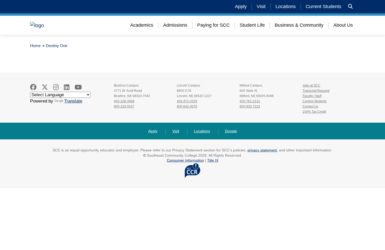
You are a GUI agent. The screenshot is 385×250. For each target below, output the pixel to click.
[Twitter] (45, 87)
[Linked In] (66, 87)
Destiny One (56, 45)
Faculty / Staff (311, 96)
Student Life (252, 25)
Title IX (212, 160)
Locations (286, 6)
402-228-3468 (124, 101)
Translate (73, 101)
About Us (343, 25)
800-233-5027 (124, 106)
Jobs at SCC (311, 85)
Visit (261, 6)
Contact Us (310, 106)
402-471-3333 (187, 101)
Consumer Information (185, 160)
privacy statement (262, 150)
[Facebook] (33, 87)
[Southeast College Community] (61, 25)
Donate (231, 131)
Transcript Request (315, 91)
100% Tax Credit (314, 111)
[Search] (350, 6)
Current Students (323, 6)
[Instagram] (56, 87)
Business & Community (299, 25)
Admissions (175, 25)
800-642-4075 (187, 106)
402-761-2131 (250, 101)
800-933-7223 (250, 106)
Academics (141, 25)
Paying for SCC (213, 25)
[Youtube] (78, 87)
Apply (241, 6)
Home (35, 45)
